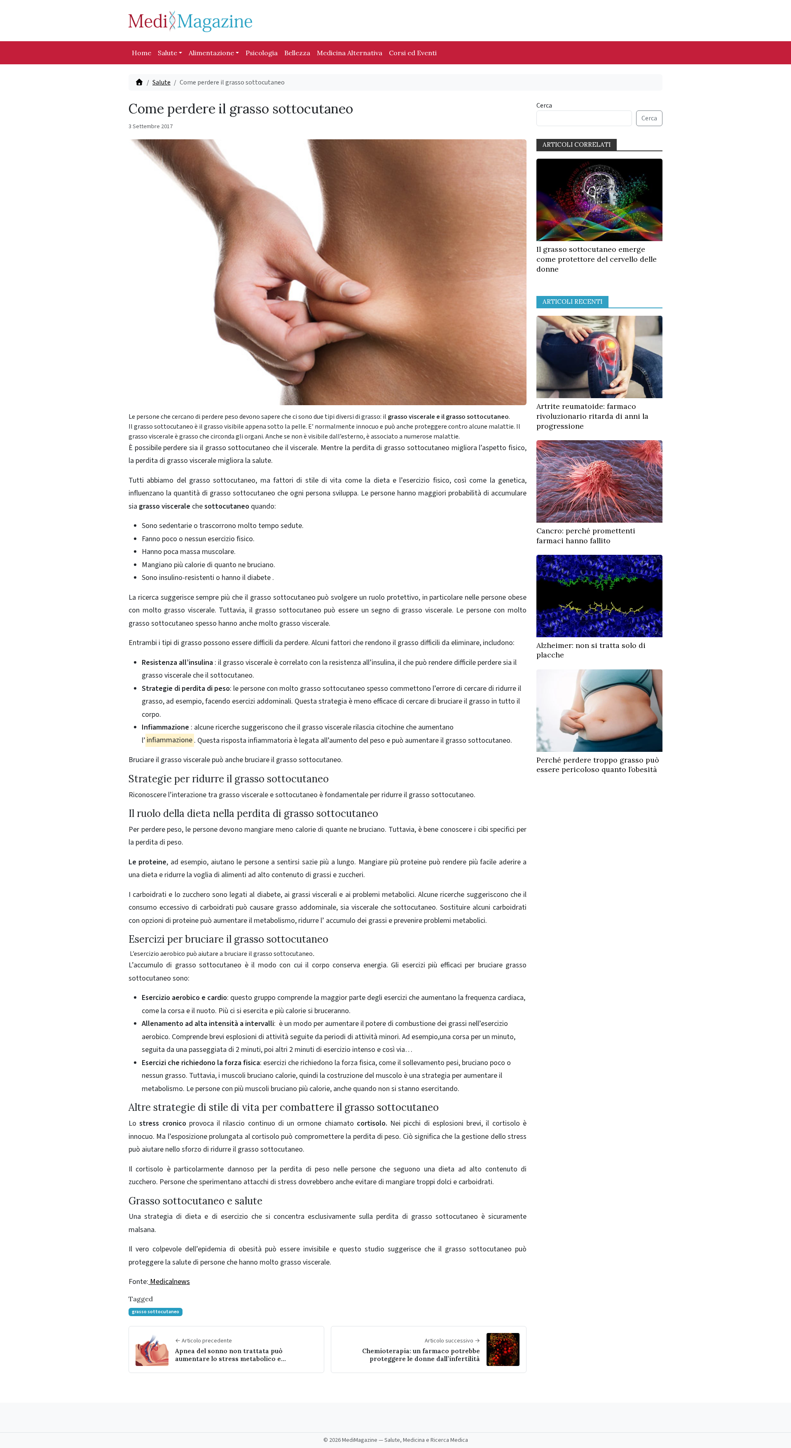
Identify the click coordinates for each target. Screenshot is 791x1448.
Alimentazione (211, 53)
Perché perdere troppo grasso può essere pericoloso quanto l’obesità (597, 764)
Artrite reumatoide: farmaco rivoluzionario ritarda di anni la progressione (592, 416)
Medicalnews (169, 1282)
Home (141, 53)
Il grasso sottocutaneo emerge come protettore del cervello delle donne (596, 259)
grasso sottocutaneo (155, 1311)
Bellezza (297, 53)
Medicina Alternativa (349, 53)
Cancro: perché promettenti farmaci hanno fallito (585, 535)
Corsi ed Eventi (413, 53)
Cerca (544, 105)
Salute (167, 53)
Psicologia (262, 53)
